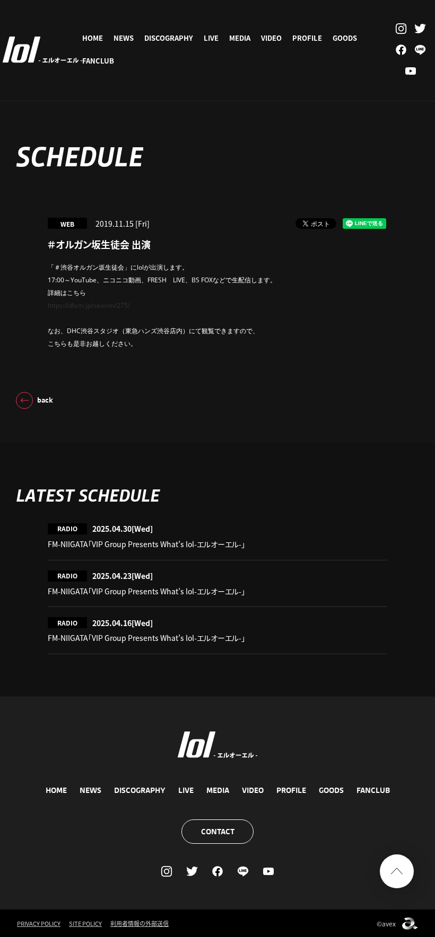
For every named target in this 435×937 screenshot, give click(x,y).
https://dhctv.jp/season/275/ (89, 305)
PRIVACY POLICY (38, 923)
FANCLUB (98, 61)
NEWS (124, 38)
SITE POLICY (85, 923)
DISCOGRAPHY (168, 38)
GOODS (345, 38)
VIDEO (271, 38)
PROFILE (307, 38)
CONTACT (217, 831)
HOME (92, 38)
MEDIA (239, 38)
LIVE (211, 38)
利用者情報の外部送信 (139, 923)
